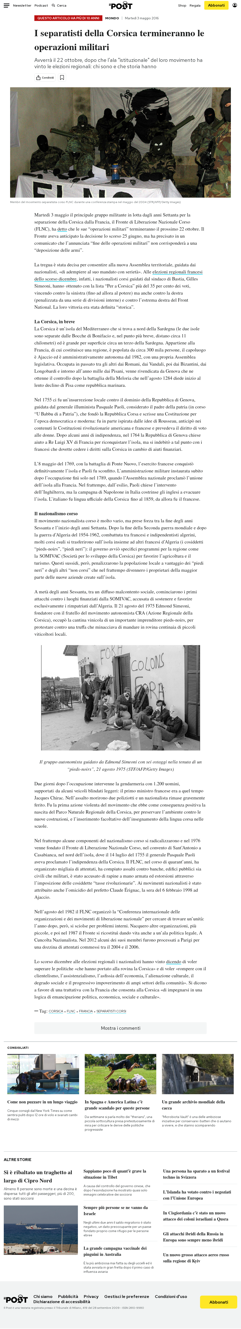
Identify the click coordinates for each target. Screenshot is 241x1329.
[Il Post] (120, 5)
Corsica (56, 1011)
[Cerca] (53, 5)
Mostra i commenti (120, 1028)
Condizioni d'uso (171, 1296)
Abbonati (216, 5)
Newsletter (22, 5)
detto (62, 229)
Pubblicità (68, 1296)
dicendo (173, 961)
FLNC (71, 1011)
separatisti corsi (111, 1011)
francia (86, 1011)
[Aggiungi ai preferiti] (62, 77)
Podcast (41, 5)
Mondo (112, 18)
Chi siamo (42, 1296)
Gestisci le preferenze (126, 1296)
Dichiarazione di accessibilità (61, 1301)
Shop (182, 5)
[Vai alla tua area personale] (234, 5)
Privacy (91, 1296)
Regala (195, 5)
